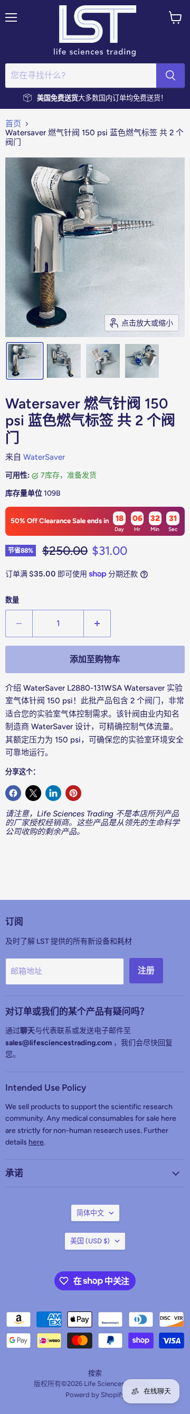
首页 (13, 123)
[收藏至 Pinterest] (73, 793)
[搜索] (170, 75)
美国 (90, 1241)
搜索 (95, 1373)
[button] (25, 361)
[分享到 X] (33, 793)
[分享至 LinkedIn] (53, 793)
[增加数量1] (97, 623)
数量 (12, 600)
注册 (146, 970)
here (36, 1142)
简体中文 (90, 1213)
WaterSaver (44, 457)
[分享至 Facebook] (13, 793)
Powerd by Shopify (95, 1395)
